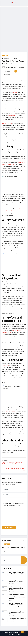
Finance (5, 55)
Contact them (5, 436)
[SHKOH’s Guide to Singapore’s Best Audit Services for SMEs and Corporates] (4, 574)
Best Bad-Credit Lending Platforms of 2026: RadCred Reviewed (13, 548)
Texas (18, 80)
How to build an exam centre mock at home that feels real (17, 619)
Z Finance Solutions (7, 123)
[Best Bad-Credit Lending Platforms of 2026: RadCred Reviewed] (4, 588)
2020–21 (15, 92)
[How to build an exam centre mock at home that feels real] (4, 620)
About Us (18, 634)
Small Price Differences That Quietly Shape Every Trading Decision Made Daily (16, 605)
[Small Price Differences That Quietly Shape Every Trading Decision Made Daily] (4, 605)
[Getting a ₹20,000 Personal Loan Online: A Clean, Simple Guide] (4, 582)
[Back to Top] (22, 632)
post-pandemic (12, 115)
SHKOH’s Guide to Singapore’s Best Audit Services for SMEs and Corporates (17, 574)
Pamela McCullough (11, 67)
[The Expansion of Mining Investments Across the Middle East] (4, 613)
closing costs (5, 365)
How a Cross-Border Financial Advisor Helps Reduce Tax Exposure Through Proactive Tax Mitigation (17, 596)
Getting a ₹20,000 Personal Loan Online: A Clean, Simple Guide (17, 580)
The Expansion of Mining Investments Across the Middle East (16, 612)
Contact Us (11, 634)
